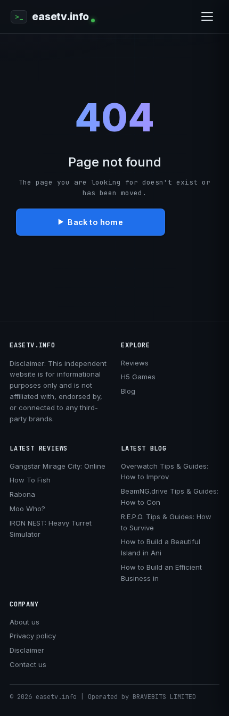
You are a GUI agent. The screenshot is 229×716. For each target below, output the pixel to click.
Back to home (95, 222)
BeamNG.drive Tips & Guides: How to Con (169, 496)
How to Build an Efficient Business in (161, 572)
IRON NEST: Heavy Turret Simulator (51, 528)
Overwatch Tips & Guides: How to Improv (164, 471)
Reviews (135, 363)
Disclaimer (27, 650)
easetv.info (60, 17)
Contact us (28, 664)
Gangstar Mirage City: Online (57, 466)
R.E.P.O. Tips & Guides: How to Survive (166, 522)
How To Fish (30, 480)
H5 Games (138, 376)
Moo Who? (27, 508)
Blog (128, 391)
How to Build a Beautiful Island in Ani (160, 547)
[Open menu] (207, 16)
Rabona (22, 494)
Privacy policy (33, 635)
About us (24, 622)
